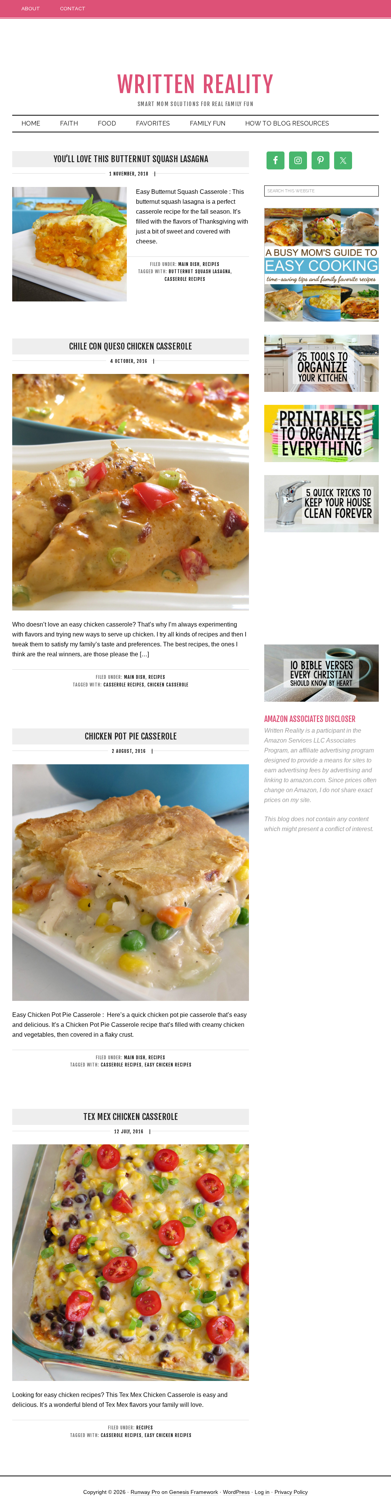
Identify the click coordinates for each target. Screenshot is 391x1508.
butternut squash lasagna (200, 271)
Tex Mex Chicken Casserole (130, 1117)
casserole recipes (185, 279)
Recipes (211, 264)
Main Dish (189, 264)
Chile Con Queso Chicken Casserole (130, 346)
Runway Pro (145, 1492)
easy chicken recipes (168, 1065)
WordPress (236, 1492)
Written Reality (195, 84)
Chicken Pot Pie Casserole (131, 736)
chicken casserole (168, 685)
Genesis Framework (193, 1492)
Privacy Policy (291, 1492)
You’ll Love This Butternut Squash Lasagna (130, 159)
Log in (262, 1492)
